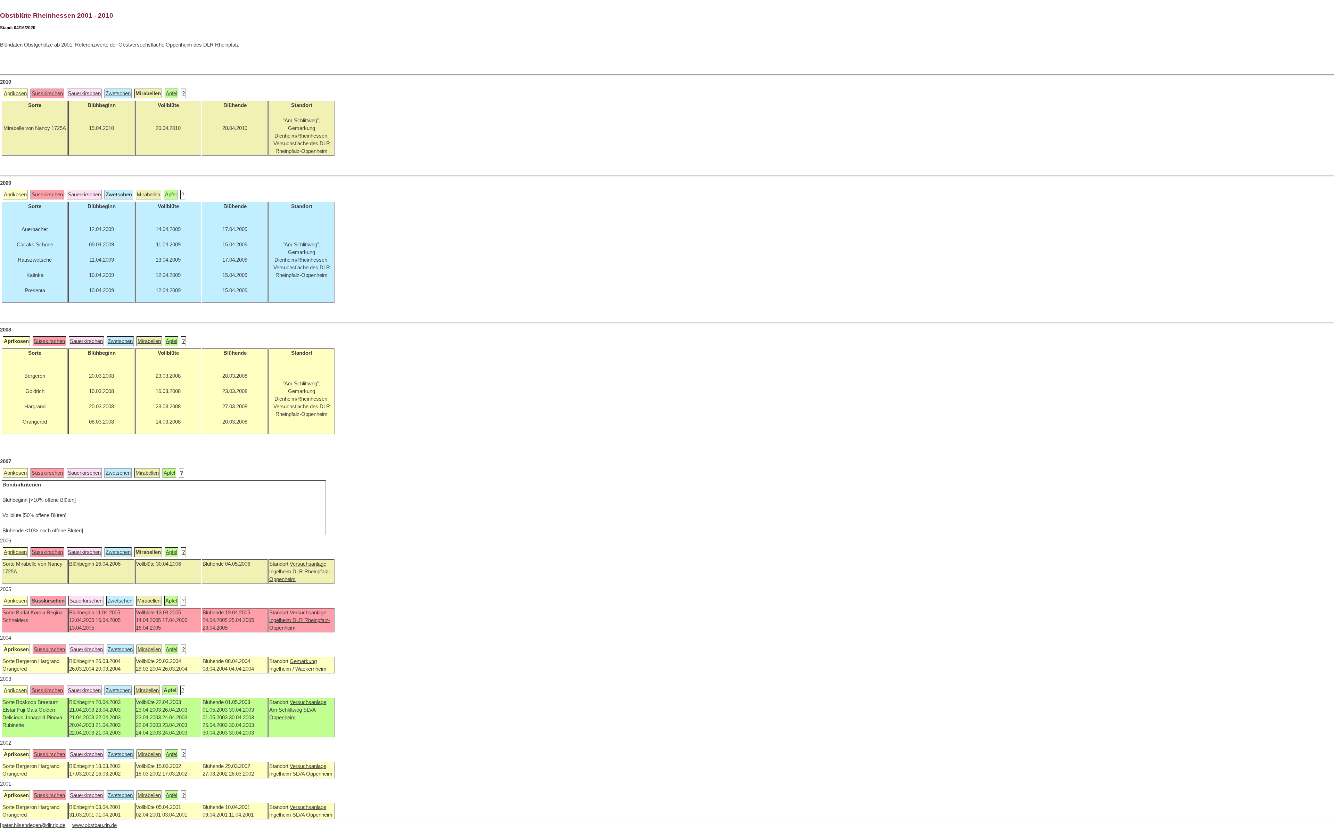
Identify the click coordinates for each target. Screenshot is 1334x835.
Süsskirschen (47, 93)
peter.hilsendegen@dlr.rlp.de (33, 825)
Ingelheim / (281, 669)
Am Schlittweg (285, 710)
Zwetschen (118, 93)
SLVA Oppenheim (312, 774)
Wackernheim (311, 669)
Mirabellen (148, 194)
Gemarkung (303, 661)
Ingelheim (281, 571)
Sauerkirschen (84, 93)
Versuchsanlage (308, 564)
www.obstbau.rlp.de (94, 825)
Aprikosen (15, 93)
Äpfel (171, 93)
